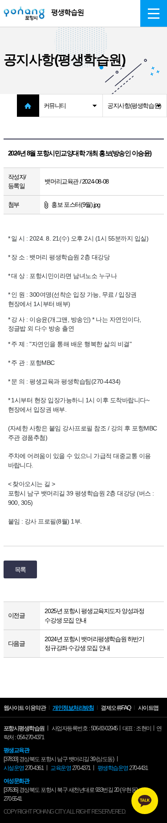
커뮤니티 (55, 105)
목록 (20, 569)
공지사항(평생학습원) (134, 105)
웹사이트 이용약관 (25, 707)
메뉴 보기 (153, 13)
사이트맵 (148, 707)
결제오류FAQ (116, 707)
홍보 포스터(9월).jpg (75, 204)
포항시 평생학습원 (44, 13)
